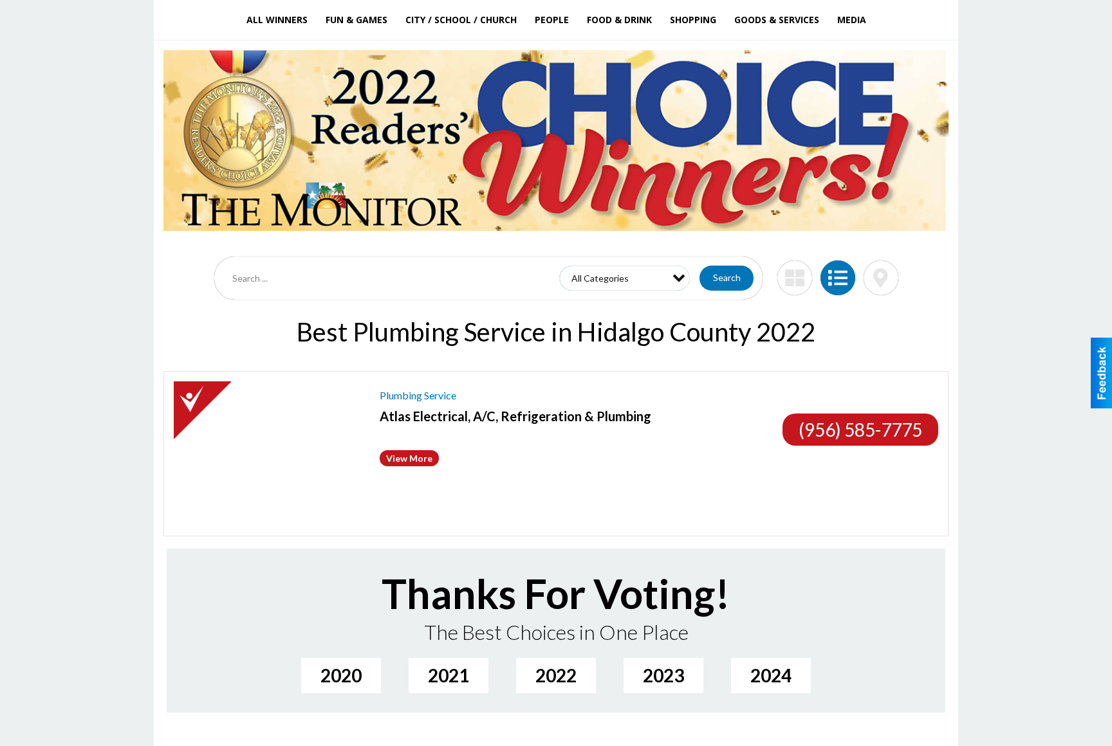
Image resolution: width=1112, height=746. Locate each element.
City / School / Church (461, 20)
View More (409, 458)
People (552, 20)
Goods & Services (776, 20)
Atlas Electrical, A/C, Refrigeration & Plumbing (515, 416)
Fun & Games (356, 20)
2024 (771, 675)
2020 (341, 675)
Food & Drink (619, 20)
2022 (556, 675)
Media (851, 20)
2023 (663, 675)
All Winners (277, 20)
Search (727, 277)
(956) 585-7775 (860, 430)
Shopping (693, 20)
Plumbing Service (418, 395)
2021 (448, 675)
